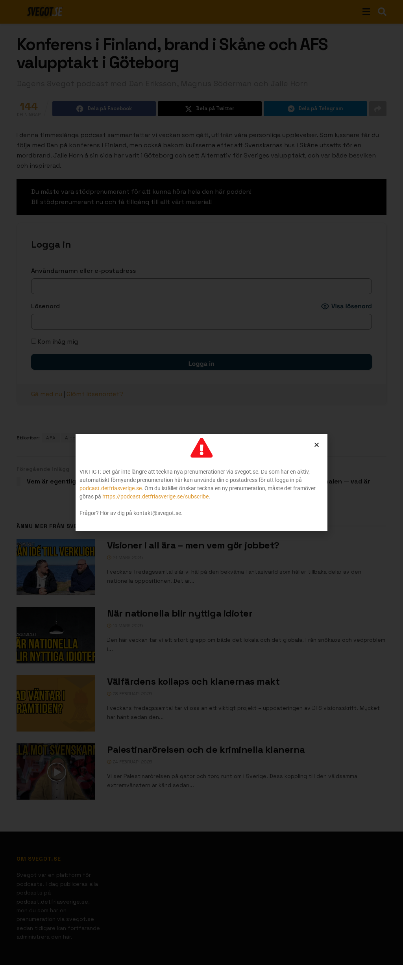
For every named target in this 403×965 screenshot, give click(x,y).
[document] (201, 482)
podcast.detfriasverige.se (110, 488)
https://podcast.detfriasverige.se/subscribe (155, 496)
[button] (317, 445)
